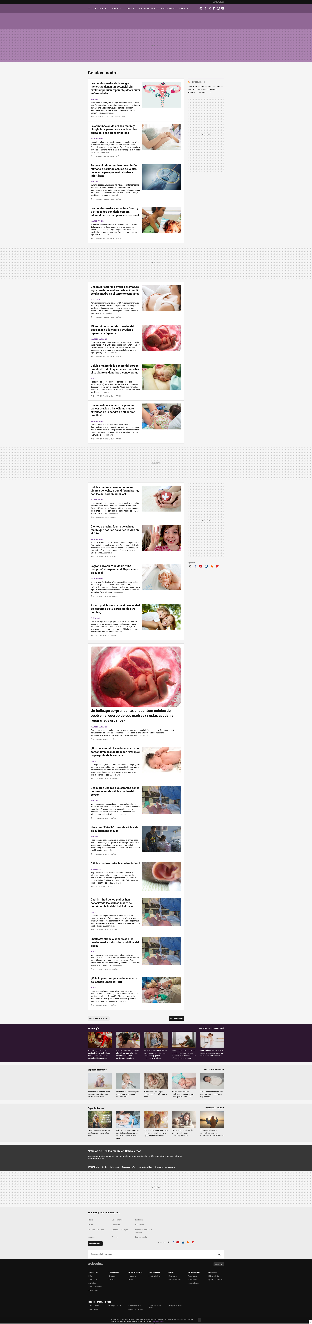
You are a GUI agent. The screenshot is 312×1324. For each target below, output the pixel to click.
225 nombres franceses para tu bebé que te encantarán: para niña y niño (127, 1094)
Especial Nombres (97, 1069)
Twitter (209, 8)
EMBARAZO (116, 8)
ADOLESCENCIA (168, 8)
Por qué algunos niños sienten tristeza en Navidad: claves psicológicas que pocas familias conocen (99, 1054)
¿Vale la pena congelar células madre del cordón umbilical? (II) (114, 980)
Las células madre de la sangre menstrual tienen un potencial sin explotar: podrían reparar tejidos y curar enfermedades (115, 88)
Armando (100, 636)
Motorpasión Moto (174, 1279)
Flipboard (214, 8)
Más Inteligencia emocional (211, 1028)
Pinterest (200, 8)
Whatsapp (191, 92)
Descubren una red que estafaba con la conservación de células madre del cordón (115, 791)
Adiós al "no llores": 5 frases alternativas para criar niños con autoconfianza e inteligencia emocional (127, 1054)
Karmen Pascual (103, 156)
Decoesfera (192, 1279)
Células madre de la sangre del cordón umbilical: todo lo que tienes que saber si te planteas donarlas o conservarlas (115, 369)
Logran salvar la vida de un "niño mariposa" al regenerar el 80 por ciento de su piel (115, 569)
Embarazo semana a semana (165, 1167)
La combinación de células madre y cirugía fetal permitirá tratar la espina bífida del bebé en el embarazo (114, 129)
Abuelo (212, 89)
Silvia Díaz (100, 517)
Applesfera (92, 1283)
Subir (217, 1264)
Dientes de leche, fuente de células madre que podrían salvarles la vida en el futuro (115, 530)
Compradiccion (193, 1283)
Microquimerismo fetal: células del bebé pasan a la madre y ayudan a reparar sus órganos (112, 330)
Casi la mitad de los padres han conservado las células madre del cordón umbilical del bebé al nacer (112, 903)
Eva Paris (100, 818)
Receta (218, 86)
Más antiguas (176, 1018)
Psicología (93, 1028)
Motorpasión (172, 1276)
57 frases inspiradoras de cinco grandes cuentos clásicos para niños (182, 1133)
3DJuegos (112, 1276)
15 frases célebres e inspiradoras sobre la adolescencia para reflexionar (212, 1133)
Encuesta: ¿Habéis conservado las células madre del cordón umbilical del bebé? (115, 942)
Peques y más (141, 1237)
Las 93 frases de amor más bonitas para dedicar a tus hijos (99, 1133)
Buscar (219, 1254)
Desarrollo (96, 869)
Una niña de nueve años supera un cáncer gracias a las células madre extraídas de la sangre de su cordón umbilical (113, 410)
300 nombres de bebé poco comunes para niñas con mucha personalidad (99, 1094)
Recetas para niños (129, 1167)
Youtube (222, 8)
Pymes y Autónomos (215, 1279)
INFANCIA (183, 8)
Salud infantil (97, 139)
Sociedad (92, 1237)
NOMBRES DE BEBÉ (147, 8)
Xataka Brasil (93, 1309)
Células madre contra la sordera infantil (115, 863)
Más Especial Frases (214, 1108)
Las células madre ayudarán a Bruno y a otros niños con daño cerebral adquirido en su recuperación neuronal (115, 212)
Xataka (90, 1276)
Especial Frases (96, 1108)
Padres (114, 1237)
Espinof (131, 1279)
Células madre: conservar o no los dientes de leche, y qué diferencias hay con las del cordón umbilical (115, 491)
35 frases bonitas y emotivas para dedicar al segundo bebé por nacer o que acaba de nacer (128, 1134)
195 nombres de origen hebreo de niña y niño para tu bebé (155, 1094)
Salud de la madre (99, 339)
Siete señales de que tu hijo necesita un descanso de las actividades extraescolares (211, 1053)
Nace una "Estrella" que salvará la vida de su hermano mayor (114, 829)
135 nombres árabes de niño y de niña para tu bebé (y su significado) (211, 1094)
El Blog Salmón (213, 1276)
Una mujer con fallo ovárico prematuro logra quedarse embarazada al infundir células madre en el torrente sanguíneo (115, 290)
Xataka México (93, 1306)
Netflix (210, 86)
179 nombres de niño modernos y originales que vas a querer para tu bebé (183, 1094)
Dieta (202, 86)
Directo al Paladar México (154, 1307)
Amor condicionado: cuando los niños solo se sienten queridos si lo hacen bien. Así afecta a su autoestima (184, 1054)
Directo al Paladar (154, 1276)
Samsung (202, 92)
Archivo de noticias (99, 1018)
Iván (98, 887)
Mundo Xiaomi (93, 1290)
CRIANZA (130, 8)
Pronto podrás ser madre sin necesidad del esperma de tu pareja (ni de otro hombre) (115, 609)
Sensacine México (134, 1306)
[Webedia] (218, 1)
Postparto (116, 1225)
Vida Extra (111, 1279)
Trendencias (192, 1276)
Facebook (205, 8)
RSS (212, 566)
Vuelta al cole (192, 86)
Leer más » (109, 113)
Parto (93, 378)
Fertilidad (95, 299)
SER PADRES (100, 8)
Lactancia (139, 1220)
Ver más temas (95, 1243)
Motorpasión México (175, 1306)
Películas (191, 89)
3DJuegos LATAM (114, 1306)
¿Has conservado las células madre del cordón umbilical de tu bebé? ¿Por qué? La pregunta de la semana (115, 752)
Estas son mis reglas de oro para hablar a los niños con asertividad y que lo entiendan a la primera (155, 1054)
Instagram (218, 8)
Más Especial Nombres (213, 1069)
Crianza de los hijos (145, 1167)
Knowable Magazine (104, 117)
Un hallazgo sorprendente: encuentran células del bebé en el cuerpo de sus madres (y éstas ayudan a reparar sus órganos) (132, 715)
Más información (158, 1321)
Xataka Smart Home (95, 1287)
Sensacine (132, 1276)
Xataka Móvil (92, 1279)
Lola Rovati (101, 557)
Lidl (210, 92)
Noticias (94, 99)
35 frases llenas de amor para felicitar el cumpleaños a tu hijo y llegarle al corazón (156, 1133)
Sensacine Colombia (135, 1309)
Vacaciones (202, 89)
